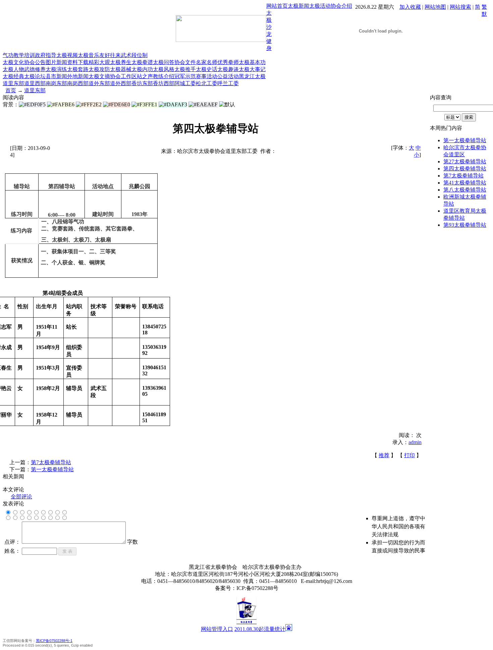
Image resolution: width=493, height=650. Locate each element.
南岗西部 (78, 83)
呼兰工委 (228, 83)
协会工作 (120, 76)
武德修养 (35, 69)
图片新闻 (56, 62)
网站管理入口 (217, 629)
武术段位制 (134, 55)
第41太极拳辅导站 (464, 182)
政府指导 (45, 55)
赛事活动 (206, 76)
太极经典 (13, 76)
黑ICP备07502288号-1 (54, 641)
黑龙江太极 (252, 76)
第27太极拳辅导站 (464, 161)
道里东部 (13, 83)
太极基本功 (252, 62)
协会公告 (35, 62)
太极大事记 (252, 69)
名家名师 (206, 62)
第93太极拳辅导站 (464, 225)
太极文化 (13, 62)
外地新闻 (78, 76)
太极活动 (320, 6)
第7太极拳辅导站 (51, 462)
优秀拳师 (228, 62)
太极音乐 (88, 55)
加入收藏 (410, 7)
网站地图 (435, 7)
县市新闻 (56, 76)
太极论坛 (35, 76)
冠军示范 (185, 76)
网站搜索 (460, 7)
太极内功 (142, 69)
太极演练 (56, 69)
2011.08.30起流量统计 (259, 629)
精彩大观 (99, 62)
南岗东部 (56, 83)
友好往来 (110, 55)
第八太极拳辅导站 (464, 190)
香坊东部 (142, 83)
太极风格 (163, 69)
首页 (10, 90)
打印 (409, 455)
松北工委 (206, 83)
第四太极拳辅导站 (464, 168)
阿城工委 (185, 83)
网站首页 (277, 6)
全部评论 (21, 496)
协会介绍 (341, 6)
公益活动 (228, 76)
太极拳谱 (142, 62)
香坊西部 (163, 83)
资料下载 (78, 62)
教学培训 (24, 55)
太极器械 (120, 69)
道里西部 (35, 83)
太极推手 (185, 69)
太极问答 (163, 62)
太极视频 (67, 55)
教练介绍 (163, 76)
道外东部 (99, 83)
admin (415, 442)
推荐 (384, 455)
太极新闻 (298, 6)
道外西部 (120, 83)
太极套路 (78, 69)
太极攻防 (99, 69)
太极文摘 (99, 76)
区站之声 (142, 76)
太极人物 (13, 69)
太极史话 (206, 69)
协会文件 (185, 62)
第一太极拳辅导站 (52, 469)
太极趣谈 (228, 69)
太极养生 (120, 62)
